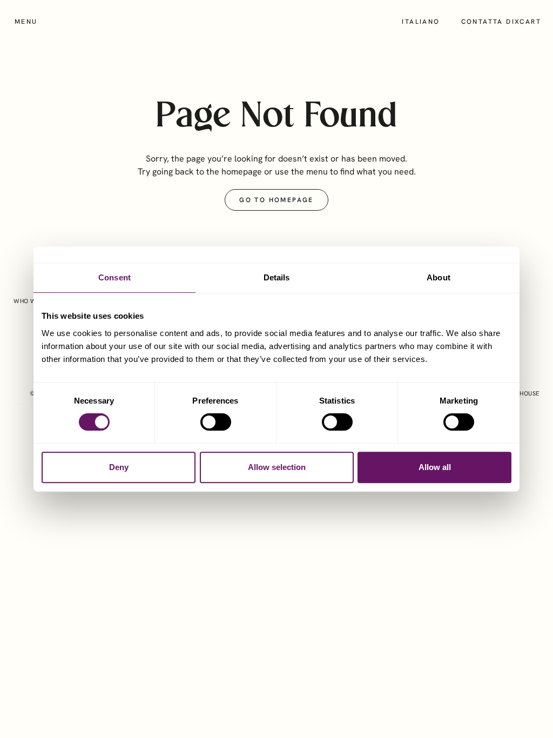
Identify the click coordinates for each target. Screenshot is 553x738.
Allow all (435, 467)
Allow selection (277, 467)
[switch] (215, 422)
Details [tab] (277, 277)
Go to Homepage (276, 200)
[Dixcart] (276, 21)
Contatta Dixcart (501, 21)
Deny (119, 467)
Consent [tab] (114, 277)
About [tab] (438, 277)
